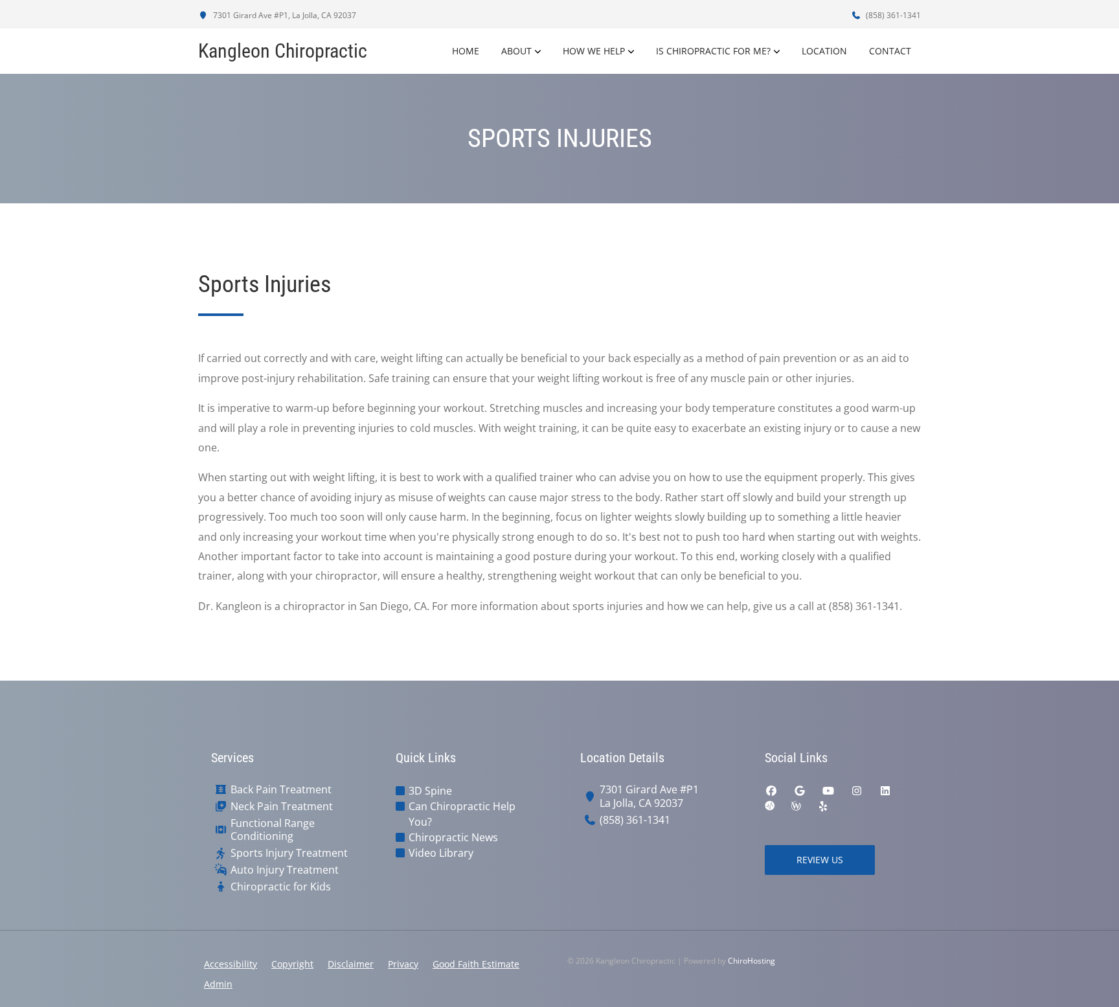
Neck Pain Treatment (282, 806)
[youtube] (828, 790)
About (516, 51)
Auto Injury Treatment (285, 870)
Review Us (820, 860)
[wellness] (796, 806)
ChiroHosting (751, 960)
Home (465, 51)
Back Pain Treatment (281, 790)
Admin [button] (218, 984)
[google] (799, 790)
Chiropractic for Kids (281, 887)
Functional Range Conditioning (273, 830)
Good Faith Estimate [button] (476, 964)
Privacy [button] (403, 964)
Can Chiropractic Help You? (462, 814)
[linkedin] (885, 790)
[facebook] (771, 790)
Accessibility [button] (230, 964)
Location (824, 51)
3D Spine (430, 791)
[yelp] (823, 806)
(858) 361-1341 (892, 15)
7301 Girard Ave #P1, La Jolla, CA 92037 (283, 15)
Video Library (441, 853)
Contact (890, 51)
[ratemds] (770, 806)
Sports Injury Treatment (289, 853)
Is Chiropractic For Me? (713, 51)
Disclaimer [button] (351, 964)
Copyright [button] (292, 964)
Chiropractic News (453, 837)
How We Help (594, 51)
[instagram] (856, 790)
